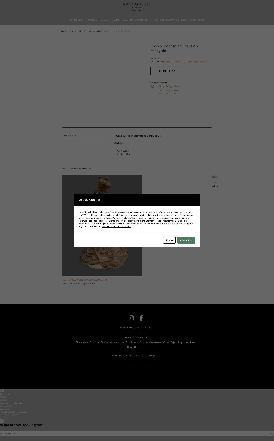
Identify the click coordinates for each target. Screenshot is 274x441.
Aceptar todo (186, 240)
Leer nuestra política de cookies (116, 226)
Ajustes (169, 240)
